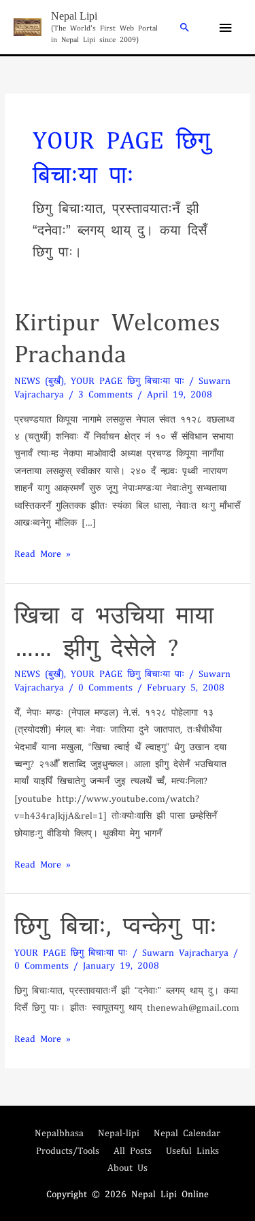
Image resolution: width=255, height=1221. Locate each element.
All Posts (133, 1150)
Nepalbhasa (59, 1132)
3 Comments (105, 394)
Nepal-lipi (118, 1132)
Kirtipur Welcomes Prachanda (117, 336)
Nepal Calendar (187, 1132)
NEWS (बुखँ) (39, 380)
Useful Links (192, 1150)
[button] (185, 27)
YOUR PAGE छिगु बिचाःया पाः (127, 380)
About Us (127, 1167)
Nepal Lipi (74, 15)
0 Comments (105, 687)
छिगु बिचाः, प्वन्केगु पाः (115, 924)
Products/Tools (67, 1150)
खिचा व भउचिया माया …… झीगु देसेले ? (114, 629)
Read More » (42, 553)
